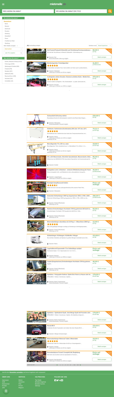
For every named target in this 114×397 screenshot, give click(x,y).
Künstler (8, 71)
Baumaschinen (10, 76)
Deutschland (7, 21)
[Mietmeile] (58, 5)
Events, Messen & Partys (13, 61)
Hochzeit (9, 78)
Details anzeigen (102, 57)
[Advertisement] (70, 30)
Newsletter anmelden (16, 372)
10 (70, 365)
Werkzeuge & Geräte (12, 66)
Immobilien (9, 81)
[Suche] (110, 11)
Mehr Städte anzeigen (10, 45)
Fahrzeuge (9, 64)
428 (74, 365)
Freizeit (8, 68)
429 (78, 365)
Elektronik (9, 73)
